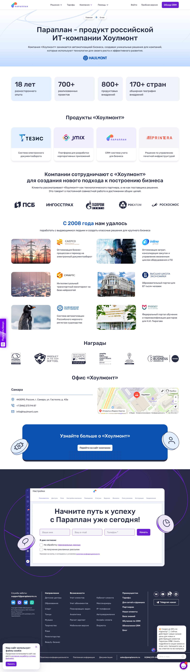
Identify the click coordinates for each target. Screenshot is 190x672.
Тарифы (71, 5)
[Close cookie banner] (36, 647)
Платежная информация (84, 657)
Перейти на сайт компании (95, 447)
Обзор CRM (170, 4)
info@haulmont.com (27, 411)
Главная (89, 17)
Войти (134, 5)
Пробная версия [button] (149, 5)
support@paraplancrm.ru (24, 596)
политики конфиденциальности (88, 554)
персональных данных (69, 545)
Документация (105, 657)
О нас (102, 17)
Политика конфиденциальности (54, 657)
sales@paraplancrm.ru (130, 657)
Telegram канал (168, 602)
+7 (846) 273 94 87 (26, 405)
